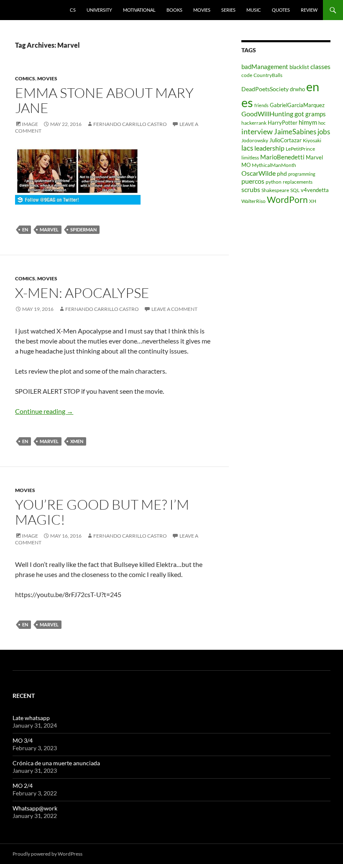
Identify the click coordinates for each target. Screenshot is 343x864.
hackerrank (253, 123)
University (99, 10)
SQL (294, 190)
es (247, 102)
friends (261, 105)
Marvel (49, 229)
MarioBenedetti (282, 157)
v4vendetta (315, 190)
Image (30, 124)
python (274, 182)
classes (320, 66)
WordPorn (287, 199)
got (299, 114)
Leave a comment (174, 309)
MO (246, 165)
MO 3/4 (23, 740)
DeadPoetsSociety (265, 88)
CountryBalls (267, 75)
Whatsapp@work (35, 808)
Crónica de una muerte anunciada (56, 763)
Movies (201, 10)
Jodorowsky (254, 140)
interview (257, 131)
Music (253, 10)
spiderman (83, 229)
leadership (269, 148)
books (174, 10)
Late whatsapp (31, 717)
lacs (247, 148)
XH (312, 201)
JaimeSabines (295, 132)
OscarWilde (258, 173)
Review (309, 10)
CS (73, 10)
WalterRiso (253, 201)
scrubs (250, 189)
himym (308, 122)
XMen (76, 441)
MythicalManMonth (274, 165)
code (246, 75)
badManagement (264, 66)
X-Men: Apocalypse (82, 292)
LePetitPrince (300, 149)
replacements (297, 182)
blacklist (299, 67)
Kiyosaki (312, 140)
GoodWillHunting (267, 114)
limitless (250, 157)
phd (282, 173)
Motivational (139, 10)
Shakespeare (275, 190)
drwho (297, 89)
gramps (315, 114)
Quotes (281, 10)
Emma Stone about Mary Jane (104, 100)
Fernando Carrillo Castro (130, 124)
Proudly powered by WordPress (47, 854)
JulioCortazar (285, 140)
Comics (25, 78)
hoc (321, 123)
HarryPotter (282, 122)
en (25, 229)
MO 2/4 (23, 785)
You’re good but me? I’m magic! (102, 512)
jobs (323, 131)
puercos (252, 181)
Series (228, 10)
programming (301, 174)
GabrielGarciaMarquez (297, 105)
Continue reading (44, 411)
